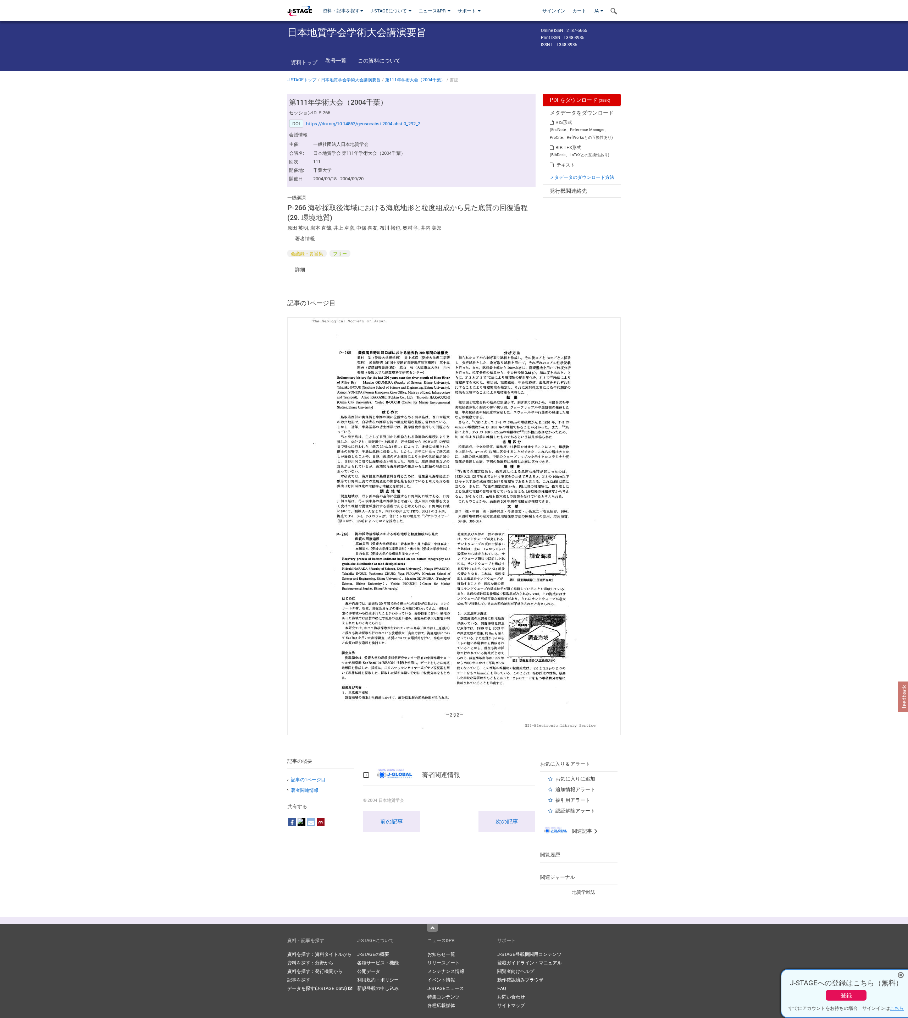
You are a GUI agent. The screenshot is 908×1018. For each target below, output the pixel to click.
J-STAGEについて (389, 10)
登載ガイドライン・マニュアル (529, 962)
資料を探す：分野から (310, 962)
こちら (897, 1008)
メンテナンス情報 (445, 971)
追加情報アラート (575, 789)
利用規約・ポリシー (378, 979)
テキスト (566, 165)
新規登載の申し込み (378, 988)
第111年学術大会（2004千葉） (415, 79)
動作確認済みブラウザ (520, 979)
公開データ (368, 971)
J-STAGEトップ (301, 79)
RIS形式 (563, 122)
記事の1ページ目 (308, 779)
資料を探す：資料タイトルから (319, 954)
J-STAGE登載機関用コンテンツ (529, 954)
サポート (467, 10)
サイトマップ (511, 1005)
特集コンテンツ (443, 997)
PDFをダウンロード (580, 99)
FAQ (501, 988)
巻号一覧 (336, 60)
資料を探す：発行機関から (315, 971)
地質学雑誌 (583, 892)
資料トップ (304, 62)
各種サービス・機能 (378, 962)
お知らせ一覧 (441, 954)
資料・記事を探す (341, 10)
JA (596, 10)
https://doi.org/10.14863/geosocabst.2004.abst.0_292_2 (363, 123)
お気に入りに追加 (575, 778)
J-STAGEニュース (445, 988)
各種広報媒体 (441, 1005)
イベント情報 (441, 979)
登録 (846, 995)
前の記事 (391, 821)
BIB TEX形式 (568, 147)
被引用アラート (572, 800)
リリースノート (443, 962)
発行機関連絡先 (568, 190)
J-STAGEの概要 (373, 954)
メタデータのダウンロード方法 (582, 177)
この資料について (379, 60)
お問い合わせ (511, 997)
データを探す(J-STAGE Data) (317, 988)
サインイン (553, 10)
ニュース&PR (433, 10)
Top (432, 928)
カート (579, 10)
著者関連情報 (305, 790)
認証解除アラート (575, 810)
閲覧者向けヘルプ (515, 971)
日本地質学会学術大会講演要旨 (351, 79)
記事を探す (298, 979)
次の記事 (506, 821)
